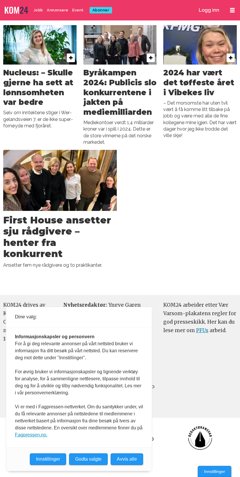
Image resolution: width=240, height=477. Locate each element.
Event (78, 10)
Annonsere (57, 10)
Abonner (100, 10)
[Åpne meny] (232, 10)
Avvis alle (127, 459)
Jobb (38, 10)
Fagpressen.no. (31, 434)
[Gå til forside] (17, 10)
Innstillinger (214, 471)
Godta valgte (88, 459)
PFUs (202, 330)
